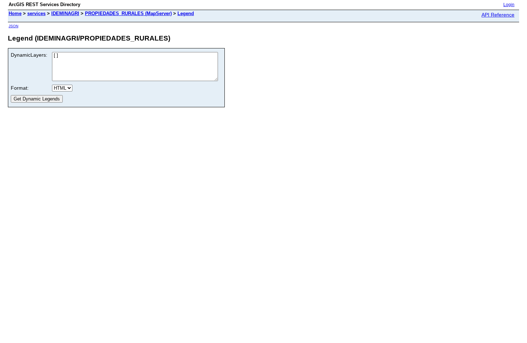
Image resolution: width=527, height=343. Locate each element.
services (36, 13)
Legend (185, 13)
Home (15, 13)
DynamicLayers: (29, 55)
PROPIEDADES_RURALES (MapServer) (128, 13)
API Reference (497, 15)
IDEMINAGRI (65, 13)
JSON (13, 26)
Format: (20, 88)
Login (508, 5)
